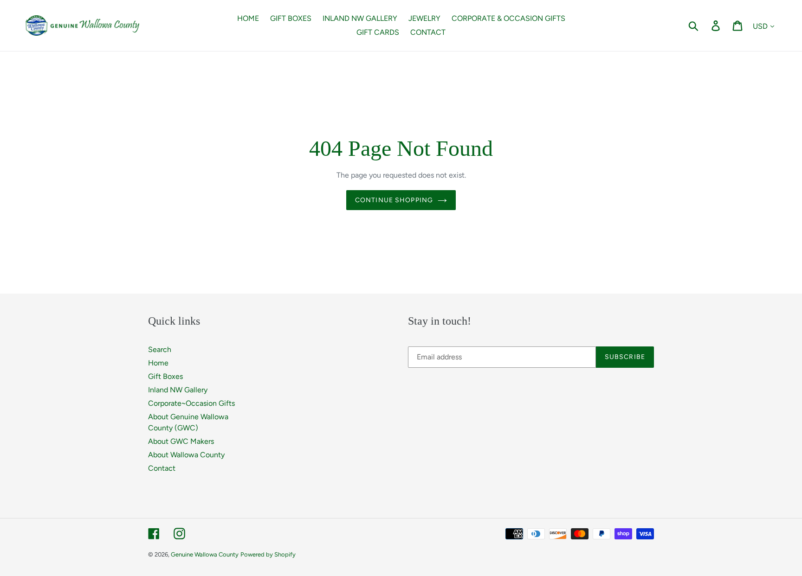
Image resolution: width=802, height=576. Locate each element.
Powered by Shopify (268, 554)
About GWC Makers (181, 441)
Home (158, 362)
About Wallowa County (186, 454)
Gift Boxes (165, 376)
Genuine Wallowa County (205, 554)
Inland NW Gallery (177, 389)
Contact (161, 468)
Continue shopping (394, 200)
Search (159, 349)
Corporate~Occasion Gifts (191, 403)
